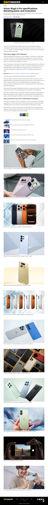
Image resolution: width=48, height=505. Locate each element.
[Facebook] (37, 499)
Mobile (5, 5)
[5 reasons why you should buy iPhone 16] (6, 133)
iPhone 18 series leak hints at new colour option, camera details (23, 139)
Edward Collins (8, 17)
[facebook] (21, 114)
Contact (25, 500)
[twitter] (24, 114)
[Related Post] (24, 167)
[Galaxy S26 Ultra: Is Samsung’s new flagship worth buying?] (6, 128)
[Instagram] (41, 499)
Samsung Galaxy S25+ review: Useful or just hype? (20, 119)
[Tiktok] (43, 499)
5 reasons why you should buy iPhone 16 (18, 129)
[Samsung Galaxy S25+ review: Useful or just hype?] (6, 123)
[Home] (12, 2)
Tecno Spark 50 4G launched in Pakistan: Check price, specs (22, 134)
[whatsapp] (27, 114)
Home (17, 499)
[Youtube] (39, 499)
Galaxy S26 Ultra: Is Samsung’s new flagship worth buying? (22, 124)
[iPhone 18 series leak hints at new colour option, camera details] (6, 143)
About (27, 499)
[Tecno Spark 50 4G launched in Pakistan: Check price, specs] (6, 138)
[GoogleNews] (43, 501)
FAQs (31, 499)
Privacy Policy (22, 499)
